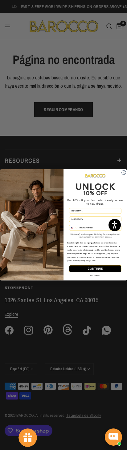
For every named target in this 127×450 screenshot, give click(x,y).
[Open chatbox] (113, 437)
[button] (115, 225)
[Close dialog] (124, 173)
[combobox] (73, 228)
